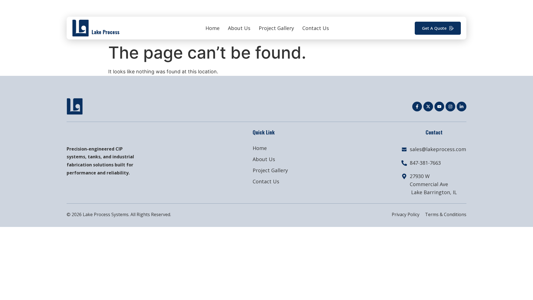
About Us (239, 28)
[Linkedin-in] (461, 106)
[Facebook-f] (417, 106)
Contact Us (315, 28)
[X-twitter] (428, 106)
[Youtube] (439, 106)
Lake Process (105, 32)
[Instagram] (450, 106)
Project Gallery (276, 28)
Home (212, 28)
